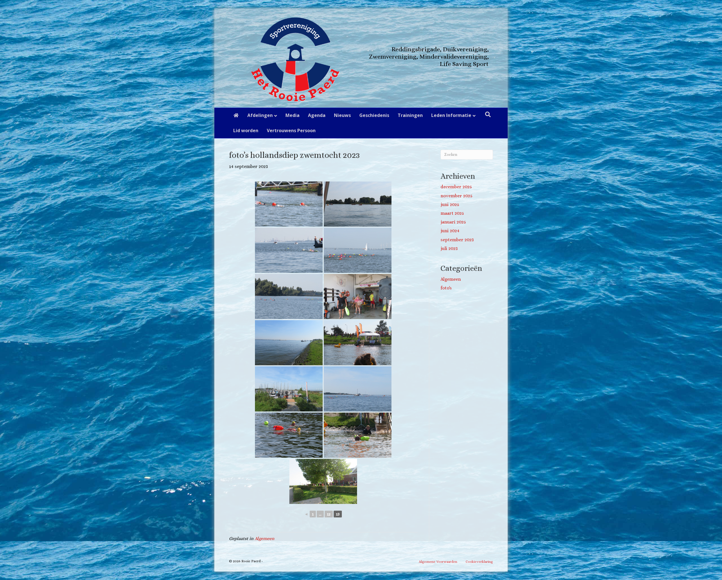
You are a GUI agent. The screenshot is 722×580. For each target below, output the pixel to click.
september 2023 (457, 239)
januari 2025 (453, 222)
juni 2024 (450, 230)
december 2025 (456, 186)
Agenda (316, 115)
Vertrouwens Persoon (291, 130)
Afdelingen (260, 115)
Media (292, 115)
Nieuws (342, 115)
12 (329, 514)
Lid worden (245, 130)
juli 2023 (449, 248)
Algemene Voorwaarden (438, 562)
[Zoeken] (488, 114)
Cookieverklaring (479, 562)
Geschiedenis (374, 115)
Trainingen (410, 115)
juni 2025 (450, 204)
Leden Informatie (451, 115)
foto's (446, 288)
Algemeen (264, 538)
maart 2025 (452, 213)
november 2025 (456, 195)
